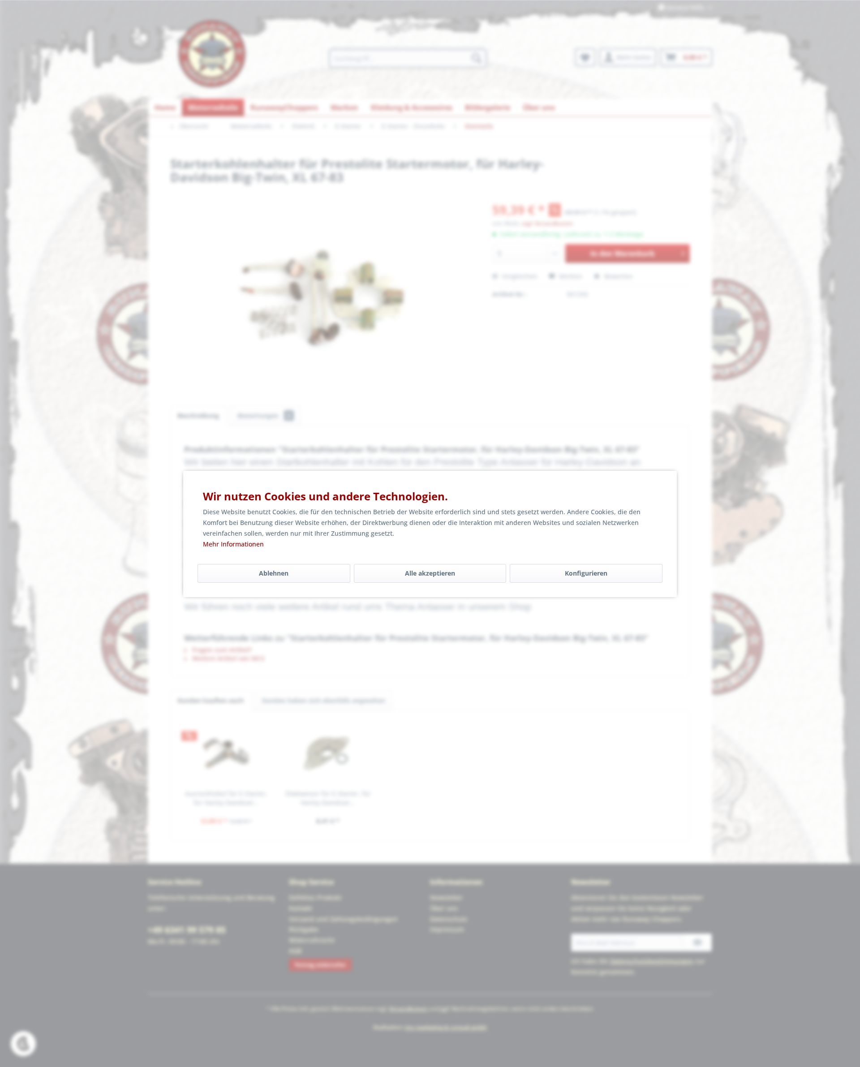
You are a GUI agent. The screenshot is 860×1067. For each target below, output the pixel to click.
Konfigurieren (586, 573)
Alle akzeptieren (430, 573)
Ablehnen (273, 573)
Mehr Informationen (233, 544)
